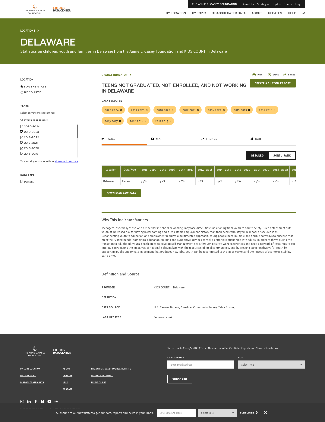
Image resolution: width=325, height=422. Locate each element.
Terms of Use (98, 382)
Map (159, 139)
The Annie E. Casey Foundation (214, 4)
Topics (277, 4)
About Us (248, 4)
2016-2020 (215, 109)
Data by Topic (28, 375)
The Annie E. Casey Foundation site (111, 368)
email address (175, 357)
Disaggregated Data (229, 13)
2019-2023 (138, 109)
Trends (211, 139)
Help (292, 13)
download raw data (66, 161)
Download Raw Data (121, 193)
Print (260, 74)
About (257, 13)
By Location (176, 13)
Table (110, 139)
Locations (27, 31)
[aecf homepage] (34, 9)
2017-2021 (189, 109)
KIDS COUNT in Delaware (169, 287)
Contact (67, 389)
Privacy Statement (102, 375)
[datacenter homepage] (61, 9)
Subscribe (180, 379)
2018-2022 (163, 109)
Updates (275, 13)
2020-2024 (112, 109)
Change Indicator (115, 75)
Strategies (263, 4)
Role (241, 357)
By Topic (199, 13)
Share (291, 74)
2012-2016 (136, 121)
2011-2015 (161, 121)
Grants (288, 4)
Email (276, 74)
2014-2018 (265, 109)
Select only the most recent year (37, 113)
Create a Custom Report (273, 83)
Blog (298, 4)
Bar (258, 139)
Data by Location (30, 368)
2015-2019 (240, 109)
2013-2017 (111, 121)
